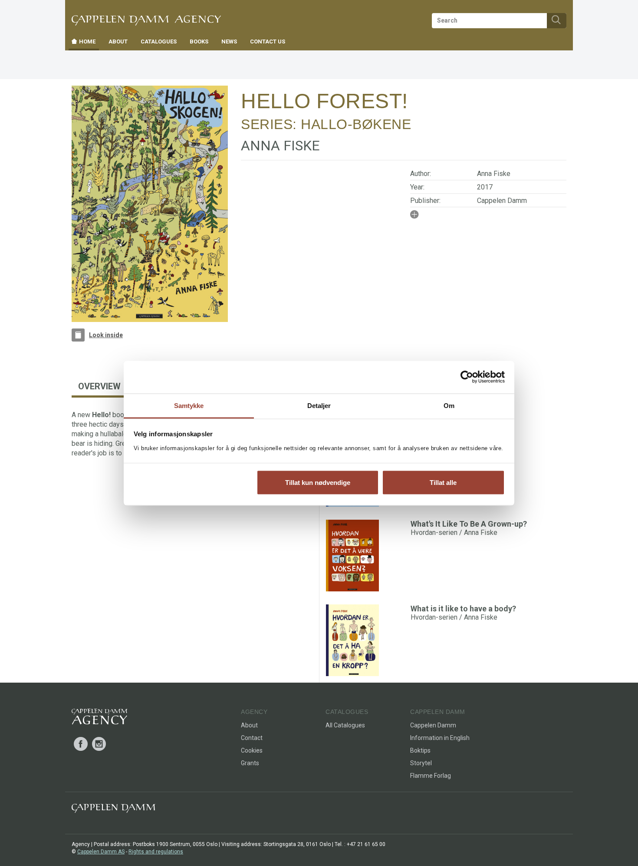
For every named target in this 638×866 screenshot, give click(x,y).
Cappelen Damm (502, 200)
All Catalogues (345, 725)
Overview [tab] (99, 386)
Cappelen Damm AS (101, 852)
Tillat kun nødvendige (317, 482)
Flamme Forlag (430, 775)
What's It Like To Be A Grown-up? (469, 523)
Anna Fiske (493, 173)
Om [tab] (449, 405)
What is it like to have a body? (463, 608)
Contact (252, 737)
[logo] (100, 718)
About (249, 725)
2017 (485, 187)
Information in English (440, 737)
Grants (250, 763)
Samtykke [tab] (189, 405)
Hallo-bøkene (356, 124)
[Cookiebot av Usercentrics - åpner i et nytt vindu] (467, 377)
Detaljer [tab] (319, 405)
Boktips (420, 750)
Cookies (252, 750)
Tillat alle (443, 482)
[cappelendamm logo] (113, 810)
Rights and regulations (155, 852)
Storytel (421, 763)
